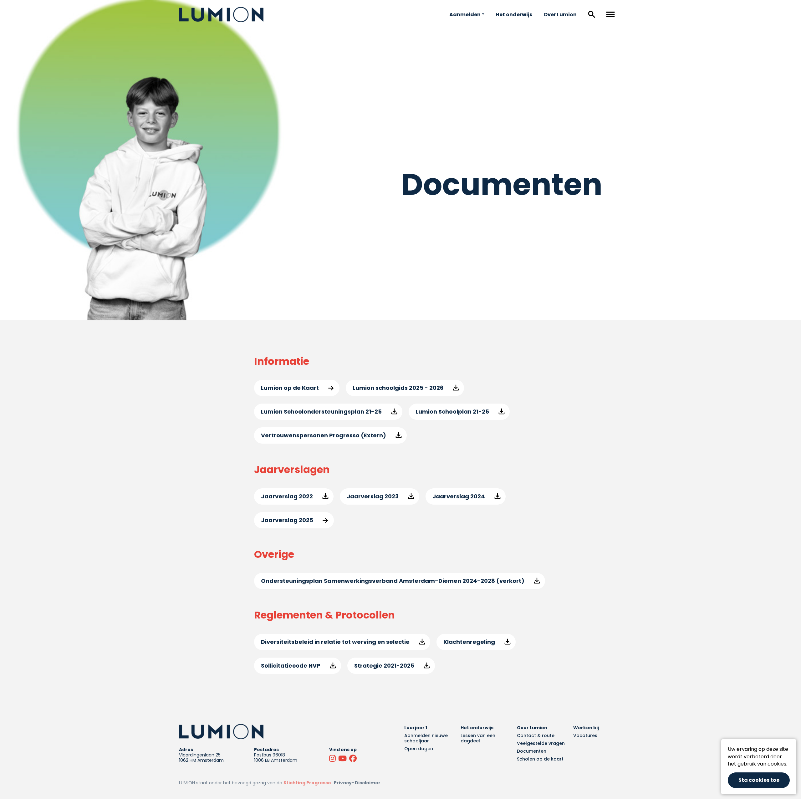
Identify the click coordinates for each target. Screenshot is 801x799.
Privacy (343, 783)
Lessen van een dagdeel (478, 738)
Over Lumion (560, 14)
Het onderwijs (514, 14)
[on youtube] (343, 759)
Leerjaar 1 (415, 728)
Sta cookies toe (758, 780)
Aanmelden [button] (465, 14)
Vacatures (585, 735)
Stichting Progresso (307, 783)
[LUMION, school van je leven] (221, 14)
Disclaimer (367, 783)
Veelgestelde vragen (541, 743)
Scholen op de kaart (540, 759)
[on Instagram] (333, 759)
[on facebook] (353, 759)
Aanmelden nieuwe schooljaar (426, 738)
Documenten (531, 751)
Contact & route (535, 735)
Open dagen (418, 749)
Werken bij (586, 728)
